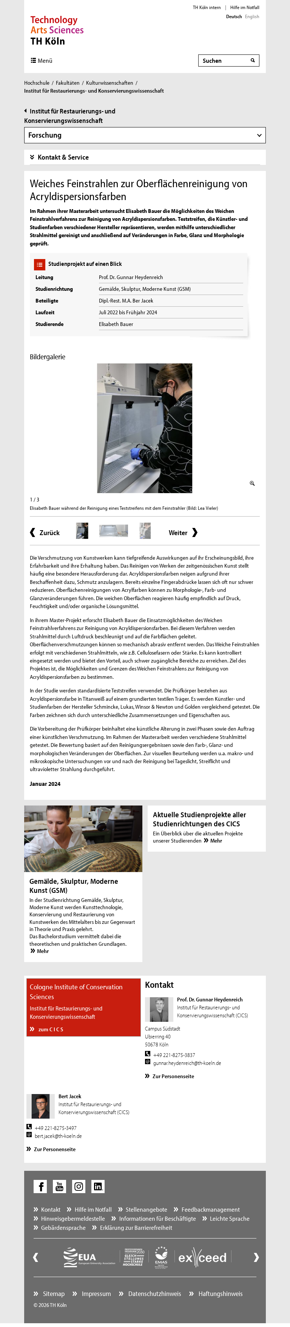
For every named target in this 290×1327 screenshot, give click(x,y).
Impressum (95, 1293)
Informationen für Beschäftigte (157, 1218)
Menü (45, 60)
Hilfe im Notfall (244, 7)
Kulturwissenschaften (109, 82)
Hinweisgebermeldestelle (73, 1218)
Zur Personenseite (173, 1076)
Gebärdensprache (63, 1227)
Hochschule (36, 82)
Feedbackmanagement (211, 1209)
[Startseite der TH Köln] (57, 29)
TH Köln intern (207, 7)
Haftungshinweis (220, 1293)
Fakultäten (68, 82)
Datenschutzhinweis (154, 1293)
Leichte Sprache (230, 1218)
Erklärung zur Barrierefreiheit (136, 1227)
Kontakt (50, 1209)
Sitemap (53, 1293)
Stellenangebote (146, 1209)
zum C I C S (50, 1029)
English (252, 16)
